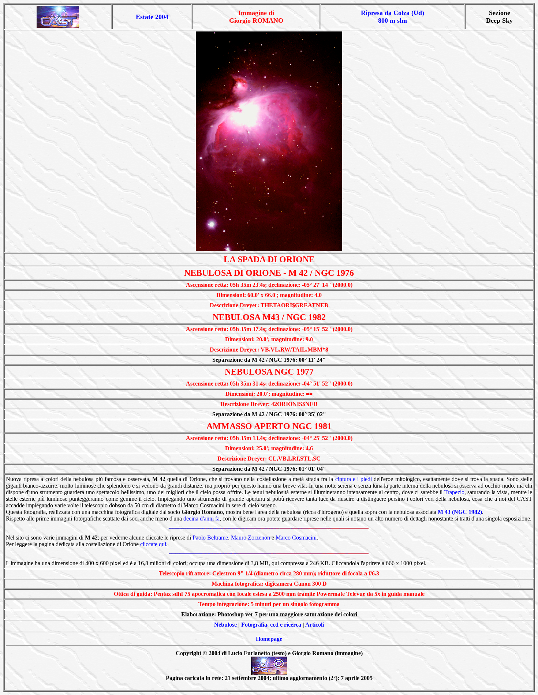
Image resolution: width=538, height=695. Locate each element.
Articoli (314, 624)
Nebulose (225, 624)
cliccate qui (153, 544)
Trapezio (454, 492)
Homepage (269, 639)
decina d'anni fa (201, 518)
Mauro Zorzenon (250, 537)
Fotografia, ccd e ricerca (271, 624)
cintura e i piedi (353, 479)
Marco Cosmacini (296, 537)
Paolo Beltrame (210, 537)
